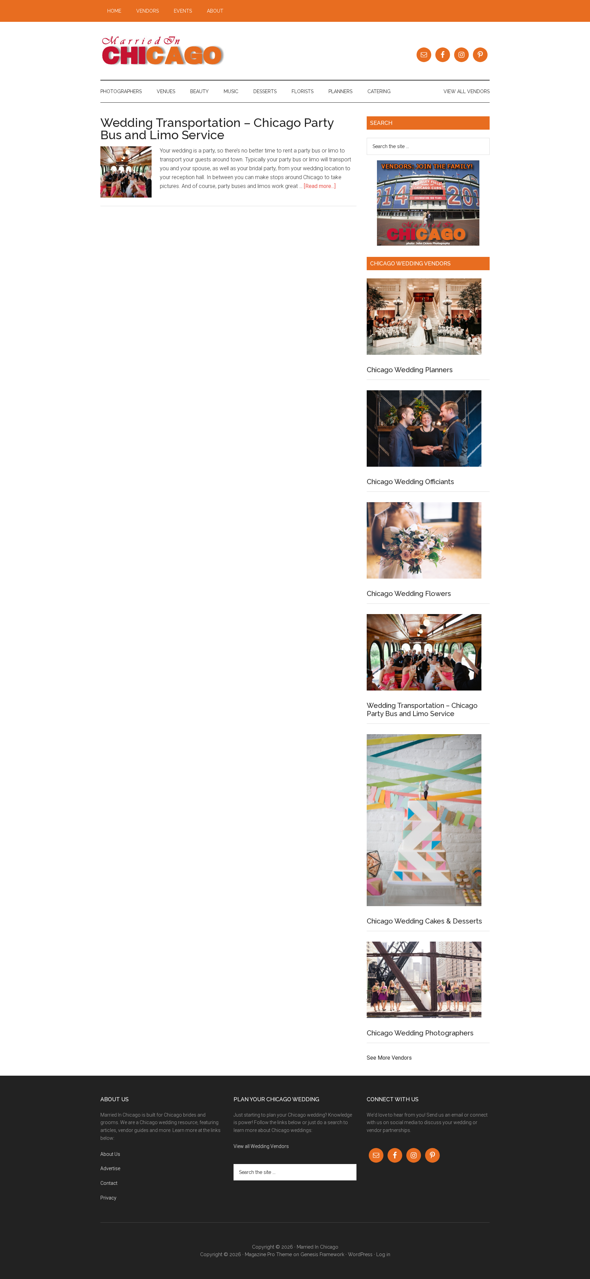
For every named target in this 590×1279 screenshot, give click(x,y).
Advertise (110, 1168)
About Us (110, 1154)
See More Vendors (389, 1058)
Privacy (108, 1198)
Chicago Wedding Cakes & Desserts (424, 921)
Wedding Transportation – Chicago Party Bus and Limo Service (217, 128)
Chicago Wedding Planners (410, 370)
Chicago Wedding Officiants (410, 482)
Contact (108, 1183)
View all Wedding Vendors (261, 1146)
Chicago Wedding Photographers (420, 1033)
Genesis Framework (322, 1254)
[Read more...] (320, 186)
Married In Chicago (165, 50)
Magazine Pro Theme (268, 1254)
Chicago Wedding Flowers (409, 594)
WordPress (360, 1254)
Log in (383, 1254)
